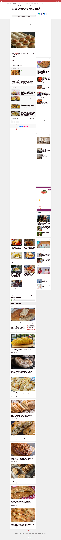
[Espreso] (23, 533)
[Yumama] (26, 533)
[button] (34, 14)
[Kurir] (20, 533)
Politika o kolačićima (31, 535)
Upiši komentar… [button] (15, 299)
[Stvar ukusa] (3, 1)
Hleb (27, 5)
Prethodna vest (15, 118)
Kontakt (27, 535)
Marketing (41, 535)
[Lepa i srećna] (30, 533)
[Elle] (36, 533)
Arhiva (44, 535)
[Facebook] (28, 537)
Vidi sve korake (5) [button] (31, 329)
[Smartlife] (39, 533)
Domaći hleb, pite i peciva (21, 5)
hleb (19, 54)
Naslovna (13, 5)
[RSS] (32, 537)
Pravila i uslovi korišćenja (22, 535)
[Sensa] (33, 533)
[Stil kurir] (42, 533)
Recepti (16, 5)
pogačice (16, 53)
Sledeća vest (30, 118)
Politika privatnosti (37, 535)
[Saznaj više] (49, 135)
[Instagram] (30, 537)
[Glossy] (45, 533)
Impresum (17, 535)
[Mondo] (16, 533)
